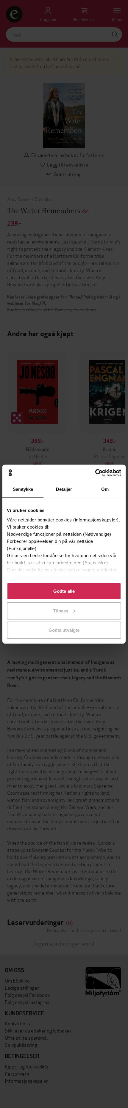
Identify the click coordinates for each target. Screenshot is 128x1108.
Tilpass (60, 610)
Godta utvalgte (64, 630)
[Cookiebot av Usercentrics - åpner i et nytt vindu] (95, 473)
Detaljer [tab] (64, 489)
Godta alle (64, 591)
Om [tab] (105, 489)
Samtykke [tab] (23, 489)
